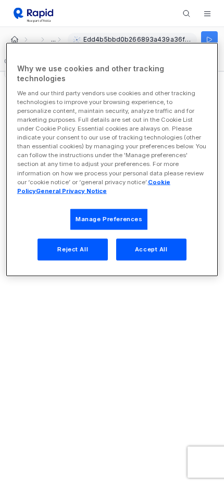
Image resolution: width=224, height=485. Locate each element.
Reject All (72, 248)
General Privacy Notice (71, 190)
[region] (112, 159)
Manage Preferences (109, 218)
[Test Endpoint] (209, 39)
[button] (207, 13)
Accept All (151, 248)
